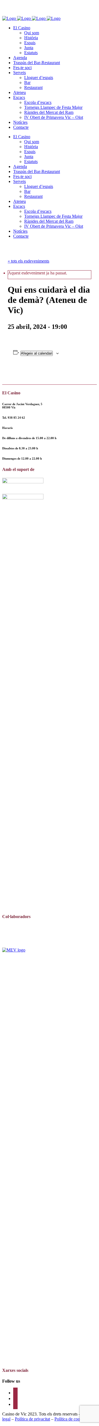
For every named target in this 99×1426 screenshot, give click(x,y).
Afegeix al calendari (36, 353)
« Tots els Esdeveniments (28, 261)
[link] (16, 417)
